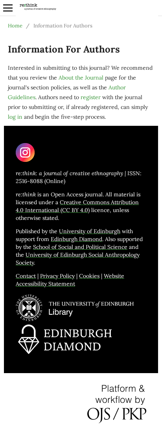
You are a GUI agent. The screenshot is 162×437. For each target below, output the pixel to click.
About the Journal (81, 77)
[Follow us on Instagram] (25, 159)
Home (15, 25)
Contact (26, 275)
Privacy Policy (57, 275)
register (91, 97)
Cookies (89, 275)
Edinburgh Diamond (76, 239)
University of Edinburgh (89, 231)
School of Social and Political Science (80, 246)
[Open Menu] (8, 8)
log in (15, 116)
